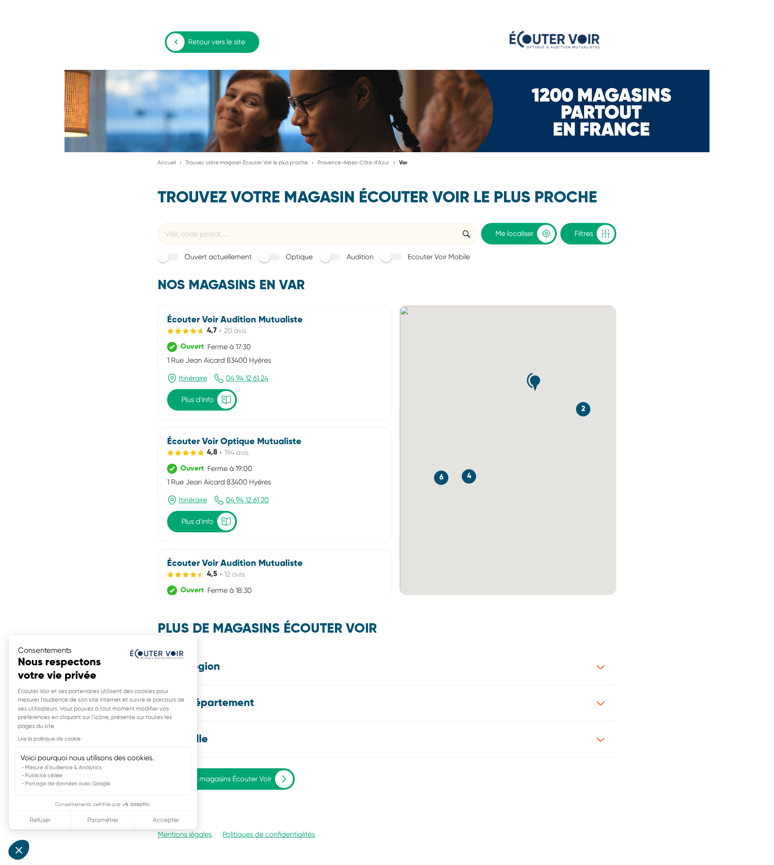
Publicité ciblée (43, 775)
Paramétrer (103, 819)
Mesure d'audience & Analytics (63, 767)
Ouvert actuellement (218, 257)
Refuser (40, 819)
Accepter (166, 819)
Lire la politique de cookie (49, 739)
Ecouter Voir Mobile (439, 257)
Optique (299, 257)
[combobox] (306, 233)
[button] (19, 850)
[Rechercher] (466, 233)
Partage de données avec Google (67, 783)
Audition (360, 257)
